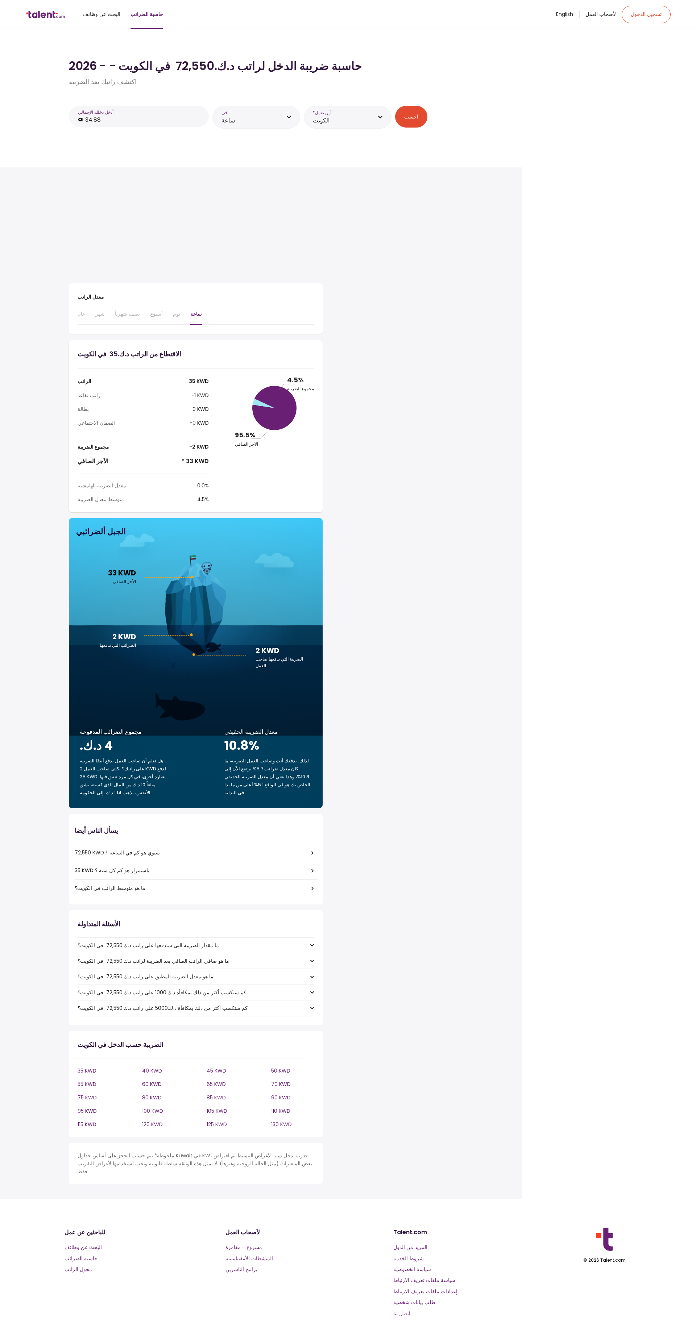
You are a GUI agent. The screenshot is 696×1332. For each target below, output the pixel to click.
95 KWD (87, 1111)
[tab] (81, 317)
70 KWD (281, 1084)
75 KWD (87, 1097)
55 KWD (87, 1084)
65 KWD (216, 1084)
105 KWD (217, 1111)
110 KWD (280, 1111)
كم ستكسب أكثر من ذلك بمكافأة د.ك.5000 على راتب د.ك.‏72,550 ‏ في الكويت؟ (163, 1008)
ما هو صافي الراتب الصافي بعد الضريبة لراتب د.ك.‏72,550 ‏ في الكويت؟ (153, 961)
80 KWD (152, 1097)
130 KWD (281, 1124)
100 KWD (152, 1111)
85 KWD (216, 1097)
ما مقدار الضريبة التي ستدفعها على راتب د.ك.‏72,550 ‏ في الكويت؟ (148, 945)
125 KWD (217, 1124)
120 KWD (152, 1124)
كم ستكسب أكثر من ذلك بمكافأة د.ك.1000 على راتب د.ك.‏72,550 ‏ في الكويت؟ (162, 992)
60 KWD (152, 1084)
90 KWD (281, 1097)
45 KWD (216, 1070)
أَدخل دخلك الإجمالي (95, 112)
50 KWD (280, 1070)
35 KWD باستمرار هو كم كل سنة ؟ (112, 870)
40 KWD (152, 1070)
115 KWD (87, 1124)
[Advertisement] (196, 227)
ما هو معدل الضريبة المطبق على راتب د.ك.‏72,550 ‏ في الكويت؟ (146, 976)
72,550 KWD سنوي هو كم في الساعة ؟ (117, 852)
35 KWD (87, 1070)
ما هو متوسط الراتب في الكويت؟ (110, 888)
